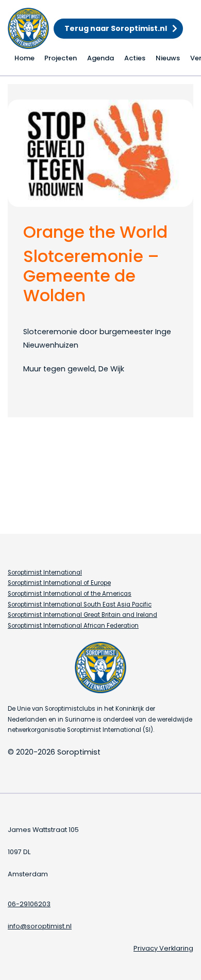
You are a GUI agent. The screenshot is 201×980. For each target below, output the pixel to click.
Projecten (60, 58)
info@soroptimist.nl (40, 926)
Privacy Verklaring (163, 948)
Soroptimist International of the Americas (69, 594)
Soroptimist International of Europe (59, 583)
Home (24, 58)
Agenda (100, 58)
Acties (134, 58)
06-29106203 (29, 904)
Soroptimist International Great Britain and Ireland (82, 615)
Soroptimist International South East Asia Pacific (80, 604)
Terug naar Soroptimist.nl (115, 28)
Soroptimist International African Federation (73, 626)
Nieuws (168, 58)
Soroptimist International (45, 572)
